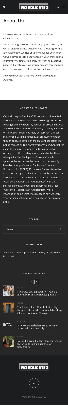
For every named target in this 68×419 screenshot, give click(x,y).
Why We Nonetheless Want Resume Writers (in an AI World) (37, 327)
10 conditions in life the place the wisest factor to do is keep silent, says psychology (39, 343)
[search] (61, 229)
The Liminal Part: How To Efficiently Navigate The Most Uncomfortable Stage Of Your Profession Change (40, 310)
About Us (8, 252)
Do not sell (8, 256)
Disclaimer (30, 252)
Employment (23, 321)
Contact (19, 252)
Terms (57, 252)
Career (20, 287)
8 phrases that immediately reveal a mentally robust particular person (37, 293)
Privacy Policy (45, 252)
